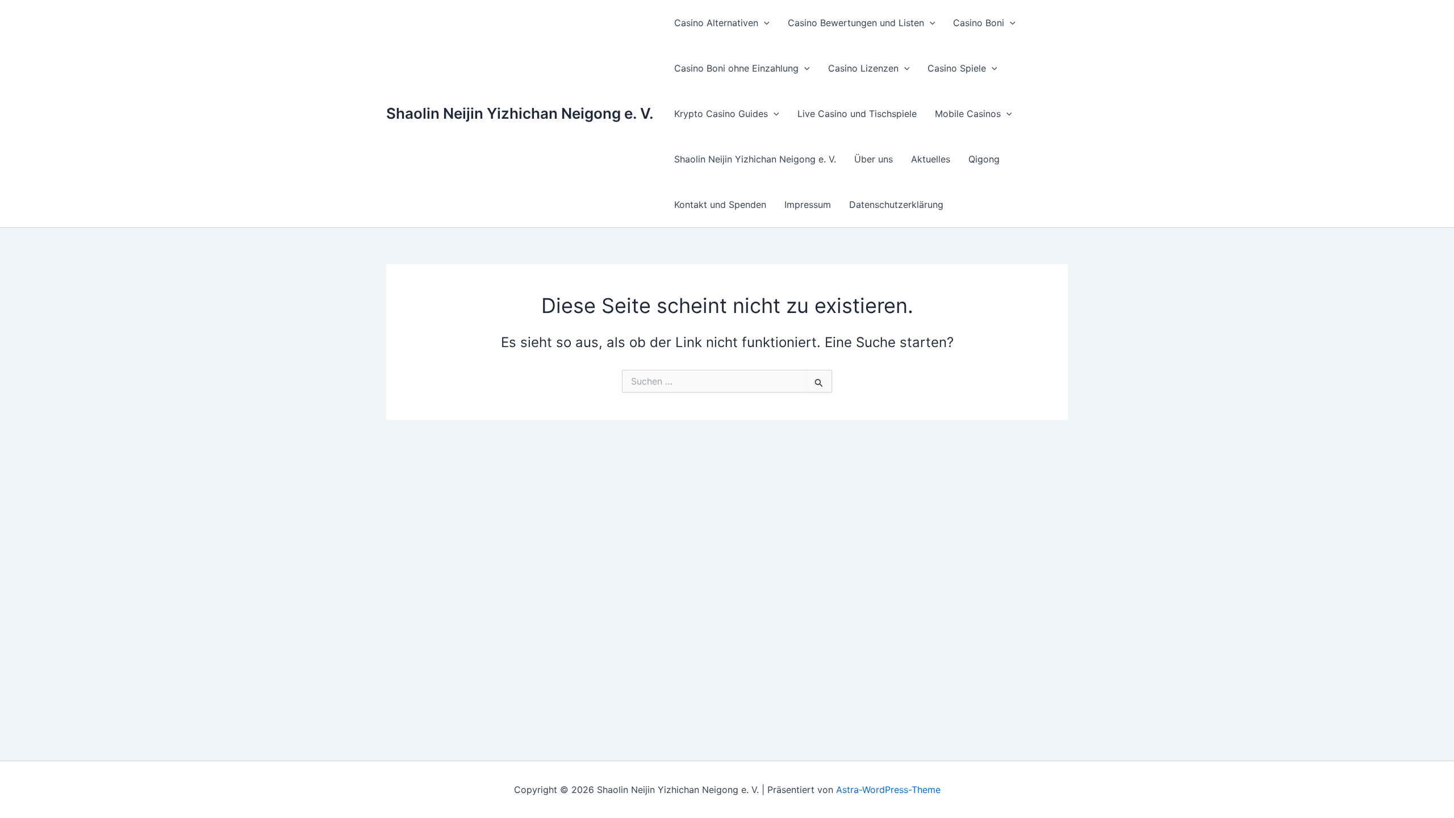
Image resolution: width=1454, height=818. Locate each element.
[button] (764, 22)
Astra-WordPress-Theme (888, 789)
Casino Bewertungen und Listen (856, 22)
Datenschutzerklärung (896, 204)
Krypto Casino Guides (721, 113)
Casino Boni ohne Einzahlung (736, 68)
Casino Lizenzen (863, 68)
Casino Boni (978, 22)
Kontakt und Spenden (720, 204)
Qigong (984, 159)
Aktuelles (930, 159)
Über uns (873, 159)
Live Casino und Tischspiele (857, 113)
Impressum (807, 204)
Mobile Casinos (968, 113)
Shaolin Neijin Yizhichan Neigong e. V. (520, 113)
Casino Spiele (956, 68)
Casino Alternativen (716, 22)
